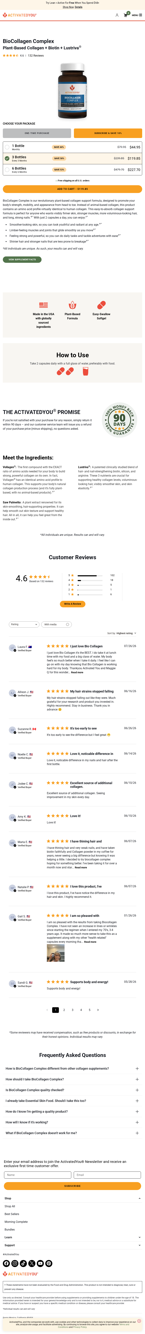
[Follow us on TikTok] (23, 1263)
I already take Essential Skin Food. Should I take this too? (46, 1101)
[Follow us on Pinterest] (48, 1263)
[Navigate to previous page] (47, 1010)
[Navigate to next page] (98, 1010)
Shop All (10, 1206)
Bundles (10, 1229)
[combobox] (24, 624)
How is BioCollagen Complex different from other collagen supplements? (57, 1068)
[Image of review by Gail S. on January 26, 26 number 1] (56, 953)
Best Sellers (12, 1214)
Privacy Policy (79, 1327)
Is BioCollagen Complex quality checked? (35, 1090)
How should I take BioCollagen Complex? (35, 1079)
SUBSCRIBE (72, 1186)
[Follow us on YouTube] (40, 1263)
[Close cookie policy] (139, 1321)
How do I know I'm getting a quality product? (37, 1111)
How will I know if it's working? (27, 1122)
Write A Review (72, 603)
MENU (135, 15)
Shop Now (68, 6)
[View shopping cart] (125, 15)
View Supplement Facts (22, 259)
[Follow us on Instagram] (14, 1263)
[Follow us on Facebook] (6, 1263)
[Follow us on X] (31, 1263)
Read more (77, 672)
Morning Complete (16, 1221)
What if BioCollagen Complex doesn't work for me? (41, 1133)
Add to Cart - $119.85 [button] (72, 189)
